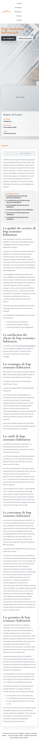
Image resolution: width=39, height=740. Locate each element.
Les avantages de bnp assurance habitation (17, 206)
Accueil (19, 3)
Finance (19, 16)
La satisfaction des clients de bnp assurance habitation (18, 201)
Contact (19, 20)
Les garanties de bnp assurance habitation (18, 218)
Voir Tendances (8, 38)
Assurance (18, 12)
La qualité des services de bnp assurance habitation (16, 197)
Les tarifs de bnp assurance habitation (20, 210)
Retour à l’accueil (25, 38)
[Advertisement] (19, 63)
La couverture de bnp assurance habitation (17, 214)
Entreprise (18, 7)
